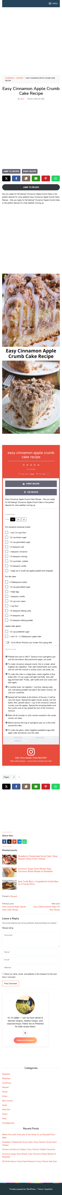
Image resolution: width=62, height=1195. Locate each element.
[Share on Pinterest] (46, 178)
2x (18, 519)
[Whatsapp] (24, 841)
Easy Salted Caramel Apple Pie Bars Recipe (46, 906)
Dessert (14, 896)
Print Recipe (29, 171)
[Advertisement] (31, 41)
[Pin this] (14, 841)
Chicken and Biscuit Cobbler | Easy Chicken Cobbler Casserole (28, 1149)
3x (24, 519)
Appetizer (6, 1073)
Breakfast (6, 1078)
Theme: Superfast (44, 1189)
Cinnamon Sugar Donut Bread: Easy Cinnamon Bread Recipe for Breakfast (35, 870)
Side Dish (6, 1109)
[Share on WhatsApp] (55, 178)
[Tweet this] (9, 841)
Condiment (6, 1082)
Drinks (4, 1096)
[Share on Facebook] (16, 178)
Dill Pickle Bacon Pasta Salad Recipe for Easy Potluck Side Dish (29, 1161)
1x (13, 519)
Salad (4, 1105)
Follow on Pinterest (25, 1040)
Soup (4, 1118)
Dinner (4, 1091)
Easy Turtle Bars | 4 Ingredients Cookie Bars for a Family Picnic (38, 882)
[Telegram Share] (19, 841)
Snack (4, 1114)
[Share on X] (6, 178)
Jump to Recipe (11, 171)
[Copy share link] (26, 178)
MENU (55, 3)
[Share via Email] (36, 178)
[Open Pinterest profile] (25, 1033)
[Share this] (4, 841)
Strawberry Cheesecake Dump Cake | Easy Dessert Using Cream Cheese (38, 857)
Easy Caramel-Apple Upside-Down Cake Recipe (14, 906)
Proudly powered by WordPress (23, 1189)
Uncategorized (8, 1122)
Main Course (7, 1100)
